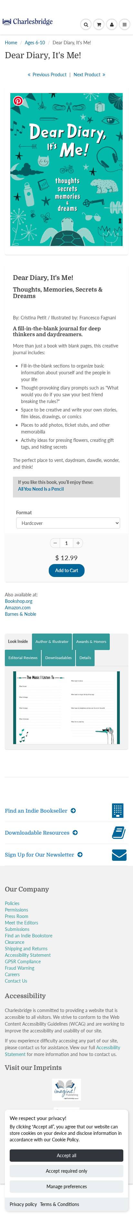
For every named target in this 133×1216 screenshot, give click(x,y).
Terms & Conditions (59, 1204)
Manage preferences (66, 1186)
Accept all (66, 1155)
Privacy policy (23, 1204)
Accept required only (66, 1171)
